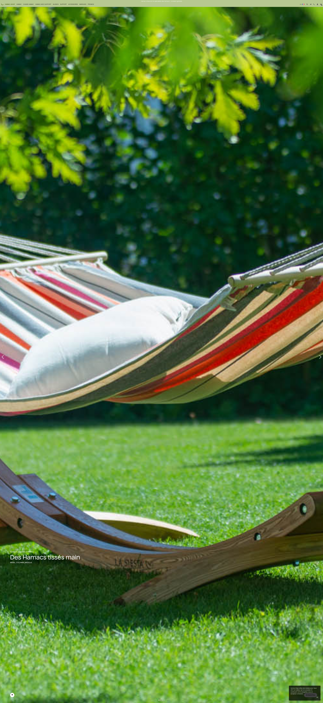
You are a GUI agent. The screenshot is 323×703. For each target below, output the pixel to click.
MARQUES (82, 4)
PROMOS (91, 4)
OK (317, 697)
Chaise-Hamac (28, 4)
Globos (56, 4)
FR (301, 4)
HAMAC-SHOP (10, 4)
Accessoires (73, 4)
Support (63, 4)
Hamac (19, 4)
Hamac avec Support (43, 4)
